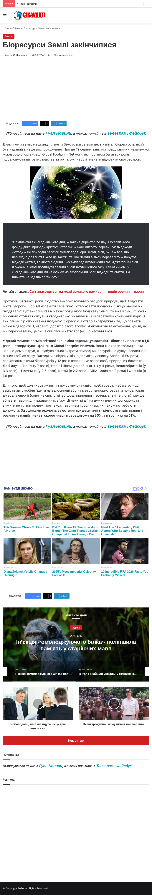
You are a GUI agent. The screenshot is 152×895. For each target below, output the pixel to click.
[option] (76, 644)
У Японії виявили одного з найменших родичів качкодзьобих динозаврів (59, 3)
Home (8, 28)
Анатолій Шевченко (16, 55)
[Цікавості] (29, 15)
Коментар (76, 740)
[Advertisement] (76, 89)
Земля (18, 28)
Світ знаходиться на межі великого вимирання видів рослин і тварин (86, 291)
